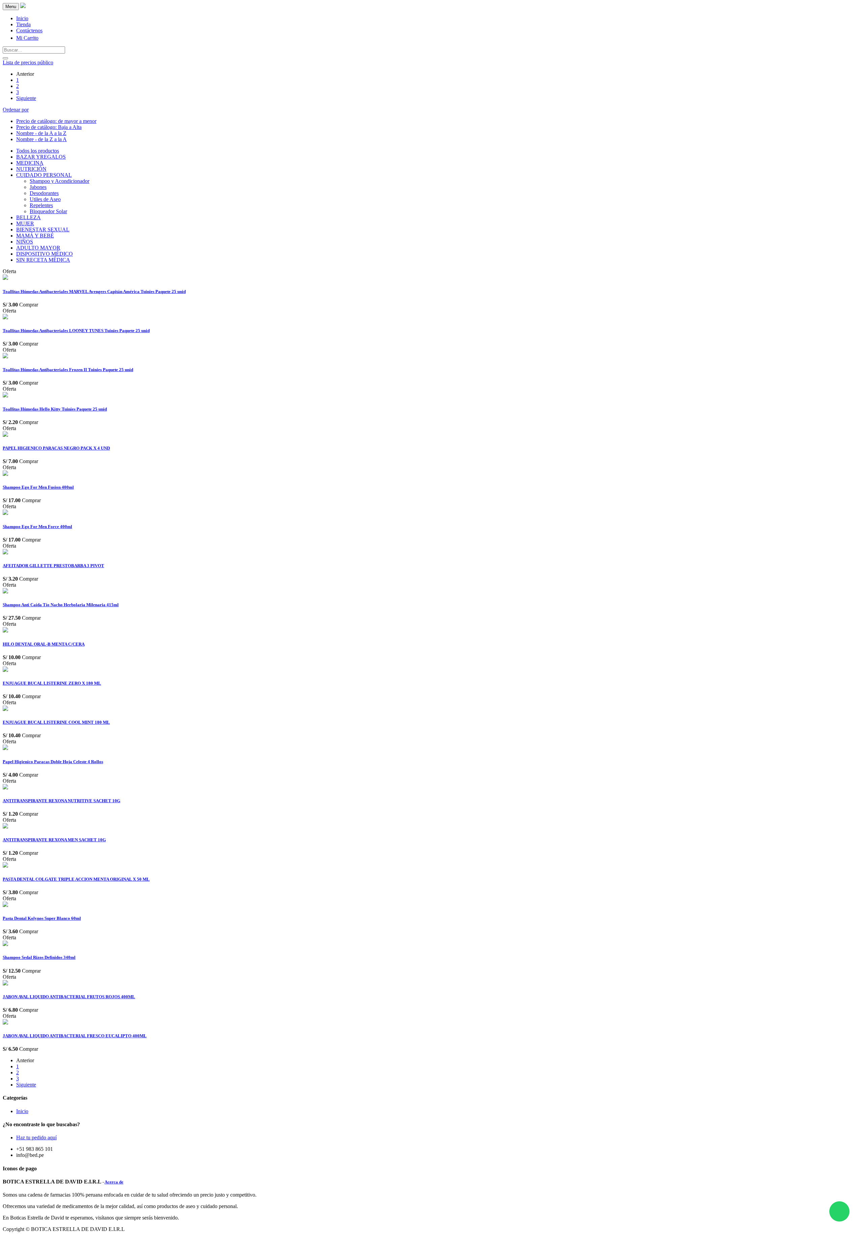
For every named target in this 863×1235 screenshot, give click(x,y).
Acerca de (114, 1181)
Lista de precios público (28, 62)
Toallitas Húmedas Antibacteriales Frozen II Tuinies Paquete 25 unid (68, 369)
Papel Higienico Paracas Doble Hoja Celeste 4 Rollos (53, 761)
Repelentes (41, 205)
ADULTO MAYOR (38, 248)
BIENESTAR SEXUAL (42, 229)
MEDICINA (29, 163)
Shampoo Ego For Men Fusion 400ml (38, 487)
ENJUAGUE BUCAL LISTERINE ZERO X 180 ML (52, 683)
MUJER (25, 223)
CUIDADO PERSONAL (44, 175)
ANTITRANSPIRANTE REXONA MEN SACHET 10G (54, 839)
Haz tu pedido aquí (36, 1137)
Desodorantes (44, 193)
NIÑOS (24, 242)
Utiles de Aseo (45, 199)
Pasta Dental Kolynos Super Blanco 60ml (42, 918)
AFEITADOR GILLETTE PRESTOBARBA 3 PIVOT (53, 565)
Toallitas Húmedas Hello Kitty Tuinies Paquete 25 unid (55, 409)
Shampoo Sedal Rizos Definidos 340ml (39, 957)
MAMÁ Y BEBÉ (35, 235)
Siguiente (26, 98)
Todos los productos (37, 151)
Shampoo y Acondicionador (59, 181)
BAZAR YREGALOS (41, 157)
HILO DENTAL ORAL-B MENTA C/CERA (44, 644)
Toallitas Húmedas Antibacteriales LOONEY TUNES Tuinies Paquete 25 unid (76, 330)
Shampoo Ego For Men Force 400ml (37, 526)
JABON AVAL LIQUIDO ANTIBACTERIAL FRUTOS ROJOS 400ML (69, 996)
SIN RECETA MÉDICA (43, 260)
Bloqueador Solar (48, 211)
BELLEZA (28, 217)
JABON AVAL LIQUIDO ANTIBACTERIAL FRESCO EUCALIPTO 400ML (75, 1035)
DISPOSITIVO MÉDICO (44, 254)
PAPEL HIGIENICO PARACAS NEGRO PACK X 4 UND (56, 448)
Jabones (38, 187)
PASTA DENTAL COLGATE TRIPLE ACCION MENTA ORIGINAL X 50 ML (76, 879)
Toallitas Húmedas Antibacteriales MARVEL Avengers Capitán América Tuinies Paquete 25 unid (94, 291)
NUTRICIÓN (31, 169)
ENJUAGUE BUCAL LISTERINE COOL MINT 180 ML (56, 722)
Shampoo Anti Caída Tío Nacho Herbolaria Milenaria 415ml (61, 604)
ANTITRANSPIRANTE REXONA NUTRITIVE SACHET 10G (61, 800)
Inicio (22, 1111)
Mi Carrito (27, 38)
